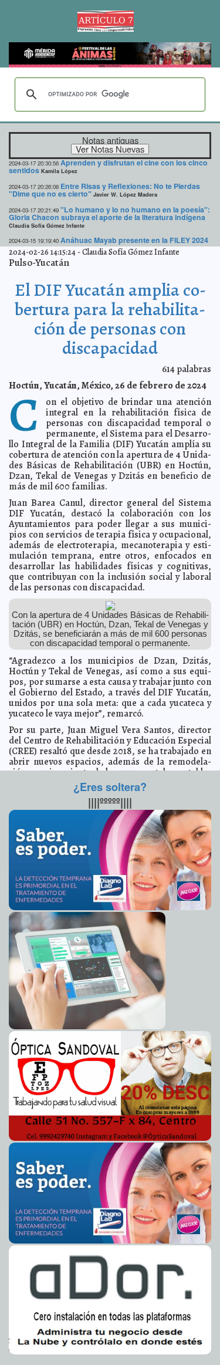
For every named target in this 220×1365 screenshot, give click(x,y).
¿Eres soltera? (110, 787)
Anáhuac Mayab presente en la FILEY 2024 (134, 240)
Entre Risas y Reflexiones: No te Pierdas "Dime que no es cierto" (104, 190)
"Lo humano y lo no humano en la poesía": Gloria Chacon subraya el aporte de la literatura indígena (109, 213)
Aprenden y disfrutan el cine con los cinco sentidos (108, 166)
